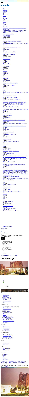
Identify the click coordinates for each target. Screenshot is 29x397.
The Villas (25, 92)
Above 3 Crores (6, 35)
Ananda (5, 71)
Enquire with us (4, 228)
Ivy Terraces (12, 85)
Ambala (5, 30)
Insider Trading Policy (8, 319)
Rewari (21, 31)
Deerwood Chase (18, 109)
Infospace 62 (6, 161)
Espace (24, 109)
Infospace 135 (12, 161)
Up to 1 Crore (6, 29)
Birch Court (5, 51)
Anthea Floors (6, 85)
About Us (5, 26)
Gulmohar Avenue (7, 139)
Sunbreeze (5, 123)
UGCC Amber (6, 97)
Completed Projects (14, 28)
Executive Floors (6, 63)
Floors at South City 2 (8, 126)
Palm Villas (12, 54)
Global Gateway (6, 155)
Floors (4, 355)
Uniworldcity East (11, 104)
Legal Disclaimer (12, 361)
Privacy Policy (4, 361)
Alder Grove (6, 129)
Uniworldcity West (19, 104)
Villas (4, 357)
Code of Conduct (7, 301)
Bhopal (13, 30)
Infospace (5, 164)
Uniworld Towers (7, 159)
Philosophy (5, 11)
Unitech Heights (6, 117)
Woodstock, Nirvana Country (9, 94)
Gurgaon (8, 31)
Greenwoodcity (15, 106)
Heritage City (20, 102)
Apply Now (5, 344)
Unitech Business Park (11, 172)
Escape (4, 83)
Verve (8, 38)
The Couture (13, 208)
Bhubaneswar (14, 178)
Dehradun (21, 30)
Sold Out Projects (22, 28)
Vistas (25, 123)
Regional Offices (6, 348)
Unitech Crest (19, 172)
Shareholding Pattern (7, 312)
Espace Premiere (6, 92)
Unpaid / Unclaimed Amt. (8, 321)
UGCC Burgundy (13, 97)
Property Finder (4, 232)
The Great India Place (8, 206)
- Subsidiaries (6, 310)
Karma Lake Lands (15, 92)
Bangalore (9, 30)
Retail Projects (6, 209)
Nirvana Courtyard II (9, 157)
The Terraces (6, 49)
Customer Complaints (7, 338)
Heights (15, 102)
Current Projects (6, 28)
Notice (4, 315)
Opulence (21, 92)
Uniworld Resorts (7, 56)
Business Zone (10, 170)
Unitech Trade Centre (23, 173)
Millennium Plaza (9, 171)
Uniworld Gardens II (19, 123)
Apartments (5, 354)
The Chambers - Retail (16, 191)
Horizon (9, 148)
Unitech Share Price (7, 316)
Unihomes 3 (20, 43)
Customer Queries (7, 336)
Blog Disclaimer (21, 361)
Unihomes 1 (5, 132)
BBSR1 (5, 194)
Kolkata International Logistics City (15, 164)
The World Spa (18, 103)
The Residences (6, 43)
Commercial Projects (7, 175)
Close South (11, 102)
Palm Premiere (6, 54)
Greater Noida (6, 99)
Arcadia (5, 170)
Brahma (8, 134)
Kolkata (12, 31)
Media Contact (6, 330)
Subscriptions (4, 362)
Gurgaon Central (6, 208)
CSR (4, 25)
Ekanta (9, 47)
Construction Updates (7, 334)
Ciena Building (16, 170)
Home (2, 255)
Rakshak (8, 103)
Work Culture (6, 342)
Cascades (5, 141)
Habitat (4, 38)
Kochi (23, 178)
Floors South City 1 (7, 106)
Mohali (15, 31)
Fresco (4, 59)
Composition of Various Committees (11, 306)
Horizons (9, 112)
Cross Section (5, 366)
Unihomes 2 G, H (14, 43)
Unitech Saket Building (13, 173)
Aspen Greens (6, 66)
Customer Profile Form (8, 337)
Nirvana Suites (17, 157)
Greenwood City (12, 51)
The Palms (13, 103)
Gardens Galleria (12, 184)
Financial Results (7, 307)
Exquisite (16, 83)
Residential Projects (7, 149)
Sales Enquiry (6, 349)
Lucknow (19, 99)
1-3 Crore (5, 32)
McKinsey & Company (18, 171)
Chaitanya (5, 47)
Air (4, 90)
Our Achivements (6, 20)
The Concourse (24, 158)
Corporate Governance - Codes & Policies (8, 318)
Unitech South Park (17, 41)
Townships (5, 359)
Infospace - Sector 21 (15, 155)
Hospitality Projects (7, 226)
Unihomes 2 (17, 47)
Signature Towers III (16, 158)
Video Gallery (6, 329)
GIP (4, 182)
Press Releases (6, 326)
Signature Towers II (7, 158)
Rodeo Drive (23, 157)
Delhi (4, 201)
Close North (5, 102)
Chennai (16, 30)
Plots (4, 356)
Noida (18, 31)
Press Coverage (6, 327)
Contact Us (5, 322)
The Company (5, 9)
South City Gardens (7, 115)
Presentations (6, 313)
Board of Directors (7, 297)
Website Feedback (13, 362)
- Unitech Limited (7, 309)
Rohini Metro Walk (7, 203)
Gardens (13, 47)
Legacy (4, 146)
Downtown (9, 141)
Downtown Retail (7, 191)
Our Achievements (7, 299)
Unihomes (5, 68)
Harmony (8, 59)
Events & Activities (7, 298)
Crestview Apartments (8, 41)
